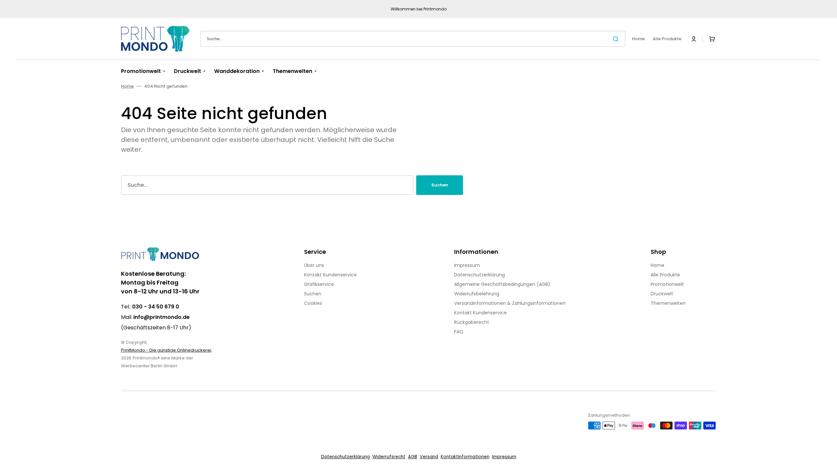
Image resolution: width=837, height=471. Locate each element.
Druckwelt (662, 293)
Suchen (439, 185)
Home (127, 86)
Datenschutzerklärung (479, 274)
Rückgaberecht (471, 322)
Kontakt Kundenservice (330, 274)
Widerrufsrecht (388, 457)
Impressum (467, 265)
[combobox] (412, 39)
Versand (429, 457)
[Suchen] (616, 39)
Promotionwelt (667, 284)
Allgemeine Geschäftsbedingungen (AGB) (502, 284)
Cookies (313, 303)
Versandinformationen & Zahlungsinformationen (510, 303)
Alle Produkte (665, 274)
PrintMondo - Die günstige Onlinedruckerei (166, 350)
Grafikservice (319, 284)
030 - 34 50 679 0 (155, 306)
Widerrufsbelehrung (476, 293)
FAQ (458, 331)
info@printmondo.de (161, 317)
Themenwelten (668, 303)
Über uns (314, 265)
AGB (412, 457)
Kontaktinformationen (465, 457)
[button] (694, 39)
